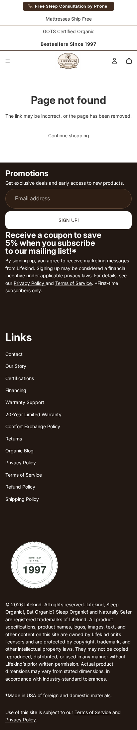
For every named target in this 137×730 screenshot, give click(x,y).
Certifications (19, 378)
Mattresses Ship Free (69, 19)
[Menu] (7, 61)
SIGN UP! (69, 220)
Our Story (15, 366)
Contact (14, 354)
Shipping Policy (22, 499)
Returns (13, 438)
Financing (15, 390)
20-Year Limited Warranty (33, 414)
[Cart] (129, 61)
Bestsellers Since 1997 (68, 44)
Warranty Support (24, 402)
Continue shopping (68, 135)
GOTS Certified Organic (68, 31)
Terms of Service (73, 283)
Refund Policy (20, 487)
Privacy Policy (30, 283)
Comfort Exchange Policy (32, 426)
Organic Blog (19, 450)
